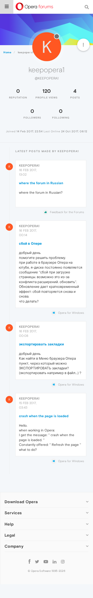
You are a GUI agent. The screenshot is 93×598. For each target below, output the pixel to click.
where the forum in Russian (41, 183)
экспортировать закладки (41, 344)
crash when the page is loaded (43, 416)
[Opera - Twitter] (37, 561)
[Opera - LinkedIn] (54, 561)
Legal (10, 535)
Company (14, 546)
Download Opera (21, 501)
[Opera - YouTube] (45, 561)
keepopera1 (29, 165)
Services (13, 512)
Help (9, 524)
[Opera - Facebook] (29, 561)
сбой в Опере (30, 243)
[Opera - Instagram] (63, 561)
